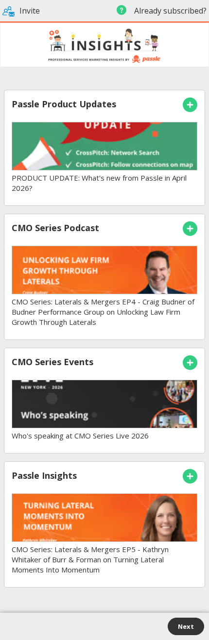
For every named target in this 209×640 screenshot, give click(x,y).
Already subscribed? (169, 10)
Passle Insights (44, 475)
